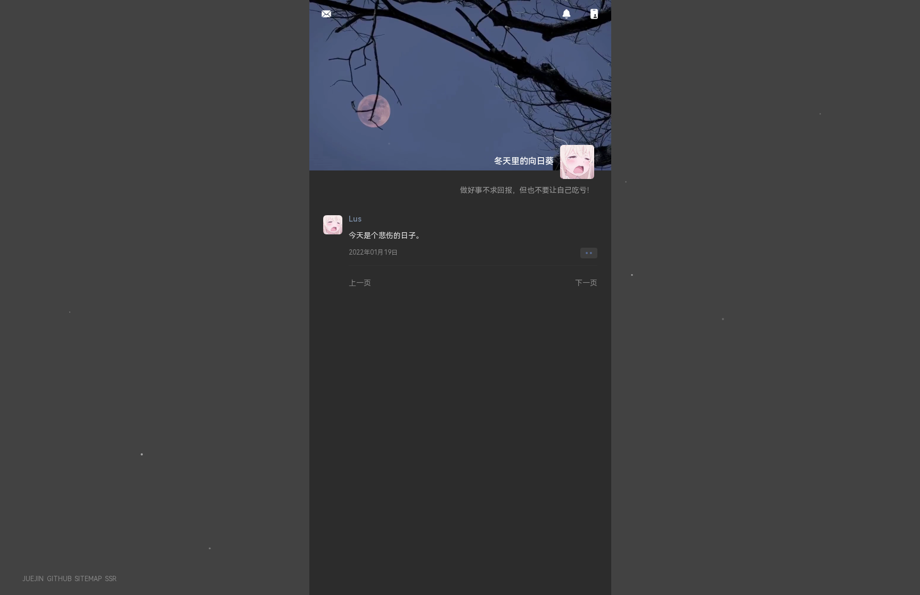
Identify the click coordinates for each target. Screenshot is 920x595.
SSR (111, 579)
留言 (323, 14)
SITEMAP (88, 579)
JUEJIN (33, 579)
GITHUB (59, 579)
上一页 (360, 282)
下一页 (586, 282)
